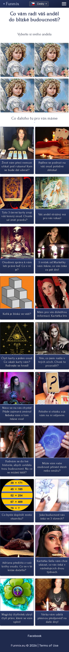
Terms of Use (48, 645)
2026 (33, 645)
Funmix (12, 3)
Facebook (35, 636)
